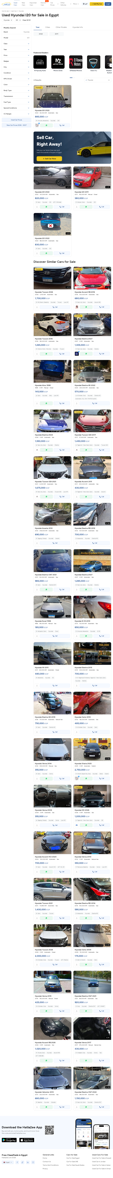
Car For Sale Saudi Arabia (75, 1165)
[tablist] (72, 27)
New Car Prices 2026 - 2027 (17, 125)
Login (108, 4)
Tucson (60, 302)
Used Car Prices (16, 120)
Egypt (7, 1162)
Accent (103, 492)
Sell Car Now (50, 159)
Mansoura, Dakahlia (82, 867)
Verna (51, 774)
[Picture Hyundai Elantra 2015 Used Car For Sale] (92, 653)
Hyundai (53, 120)
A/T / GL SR (61, 867)
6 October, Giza (81, 395)
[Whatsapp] (46, 125)
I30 (102, 820)
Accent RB (97, 302)
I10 (53, 678)
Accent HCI (52, 867)
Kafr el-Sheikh (81, 960)
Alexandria (80, 538)
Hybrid (106, 774)
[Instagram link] (33, 1162)
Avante (57, 538)
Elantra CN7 (52, 585)
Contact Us (47, 1162)
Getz (96, 727)
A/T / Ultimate (57, 202)
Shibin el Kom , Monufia (44, 349)
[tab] (38, 27)
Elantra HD (97, 395)
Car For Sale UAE (72, 1162)
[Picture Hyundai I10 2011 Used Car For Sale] (52, 653)
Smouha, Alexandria (43, 120)
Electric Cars (44, 4)
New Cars (23, 4)
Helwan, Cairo (81, 202)
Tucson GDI (104, 445)
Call (63, 125)
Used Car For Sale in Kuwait (101, 1158)
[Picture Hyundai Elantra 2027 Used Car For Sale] (92, 324)
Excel (56, 631)
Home (45, 1158)
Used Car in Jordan (98, 1162)
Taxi (101, 1053)
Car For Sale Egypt (73, 1158)
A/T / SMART (101, 1006)
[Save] (69, 88)
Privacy (45, 1169)
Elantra (96, 349)
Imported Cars (33, 4)
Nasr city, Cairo (81, 302)
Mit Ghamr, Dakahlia (43, 302)
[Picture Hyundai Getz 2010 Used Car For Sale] (92, 703)
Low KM (66, 302)
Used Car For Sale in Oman (101, 1169)
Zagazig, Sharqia (42, 538)
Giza (78, 1006)
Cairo (39, 202)
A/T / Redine (64, 960)
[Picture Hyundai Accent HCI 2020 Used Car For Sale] (52, 842)
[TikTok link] (22, 1162)
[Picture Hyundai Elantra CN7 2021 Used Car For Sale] (52, 560)
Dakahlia (40, 1102)
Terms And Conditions (51, 1165)
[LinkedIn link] (28, 1162)
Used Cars (15, 4)
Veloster (53, 1102)
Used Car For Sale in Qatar (101, 1165)
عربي (86, 3)
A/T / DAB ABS (40, 1056)
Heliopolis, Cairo (42, 631)
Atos (50, 395)
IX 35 (98, 631)
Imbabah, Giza (81, 1053)
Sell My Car (97, 4)
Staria (101, 774)
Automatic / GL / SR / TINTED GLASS (85, 399)
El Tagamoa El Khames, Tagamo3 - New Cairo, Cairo (91, 678)
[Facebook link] (17, 1162)
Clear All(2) (27, 20)
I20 (58, 120)
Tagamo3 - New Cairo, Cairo (84, 445)
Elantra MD (95, 538)
